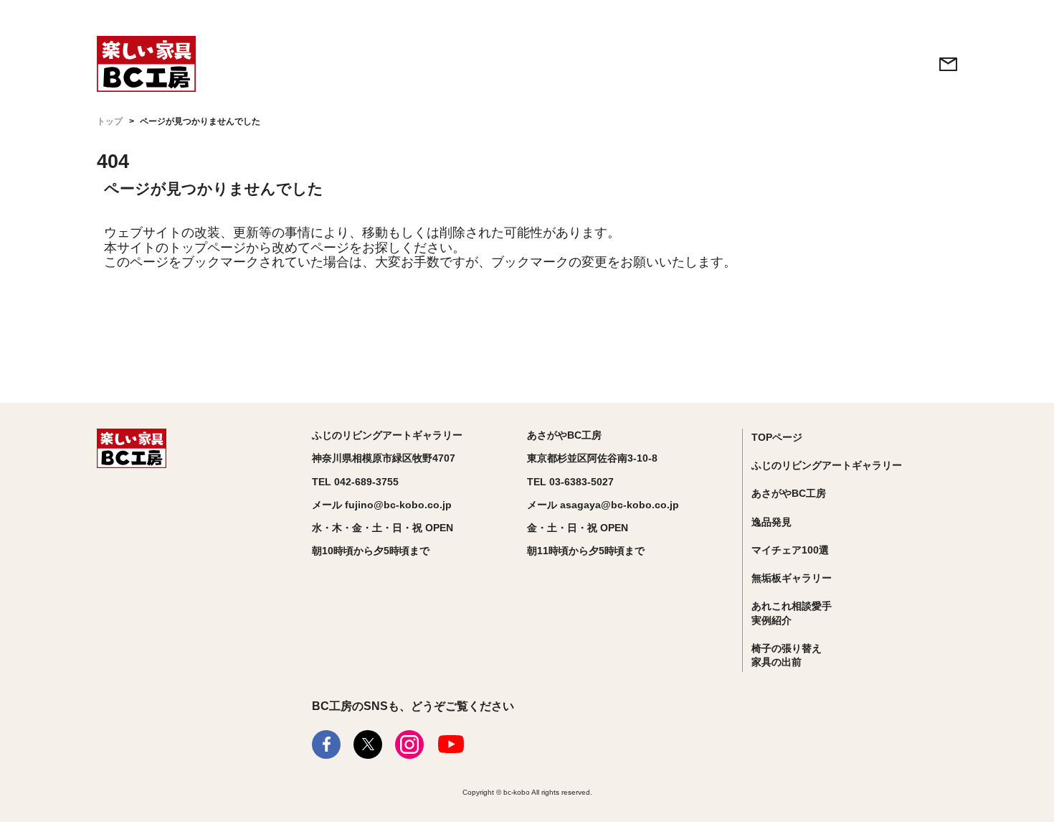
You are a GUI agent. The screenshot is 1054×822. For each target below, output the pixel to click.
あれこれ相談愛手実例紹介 (791, 613)
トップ (110, 121)
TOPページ (776, 437)
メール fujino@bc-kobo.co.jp (382, 504)
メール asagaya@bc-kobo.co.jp (603, 504)
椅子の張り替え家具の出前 (786, 655)
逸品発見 (771, 522)
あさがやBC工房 (788, 493)
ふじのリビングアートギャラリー (826, 465)
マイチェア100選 (790, 550)
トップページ (207, 247)
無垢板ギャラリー (791, 578)
